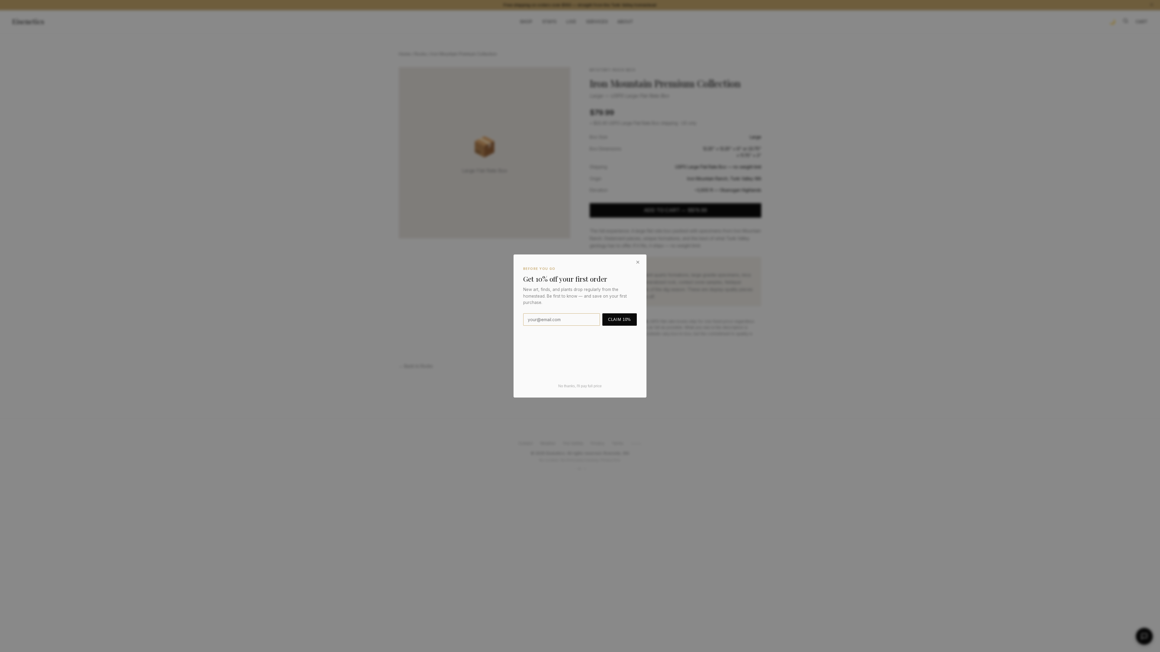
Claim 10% (619, 319)
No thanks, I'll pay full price (580, 386)
